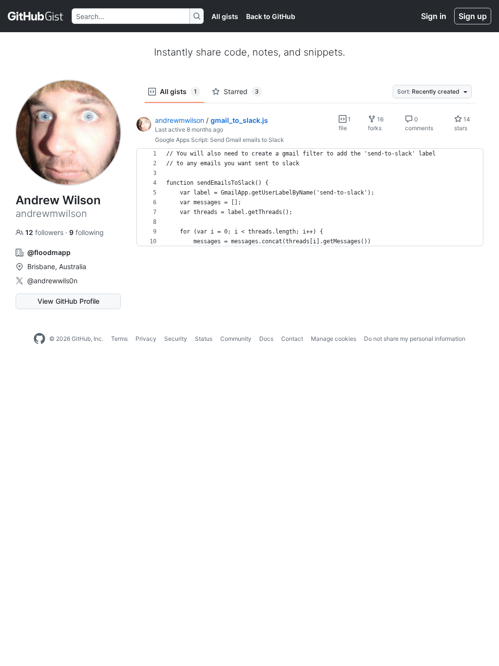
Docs (266, 338)
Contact (292, 338)
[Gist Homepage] (36, 16)
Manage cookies (333, 338)
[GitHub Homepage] (39, 339)
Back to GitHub (270, 16)
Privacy (145, 338)
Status (203, 338)
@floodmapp (49, 252)
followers (45, 232)
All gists (224, 16)
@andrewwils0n (52, 280)
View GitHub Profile (68, 301)
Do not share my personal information (414, 338)
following (86, 232)
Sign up (473, 16)
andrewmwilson (179, 120)
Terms (119, 338)
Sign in (433, 16)
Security (175, 338)
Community (235, 338)
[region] (310, 197)
